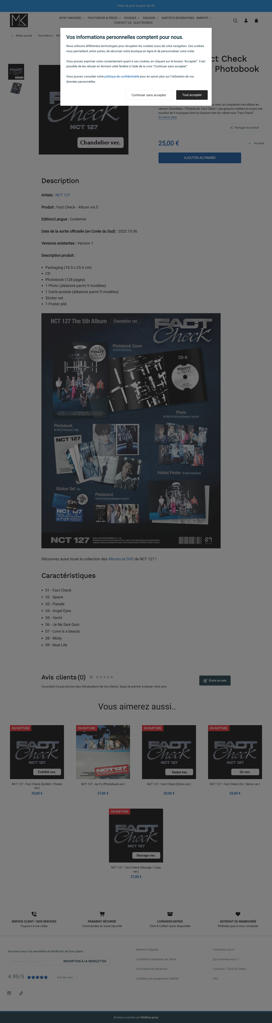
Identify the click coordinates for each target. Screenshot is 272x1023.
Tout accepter (192, 95)
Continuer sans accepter (149, 95)
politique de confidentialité (122, 76)
